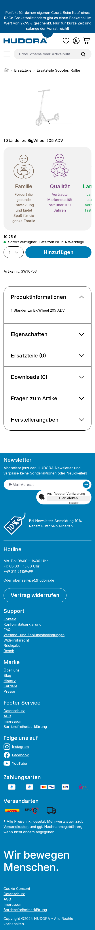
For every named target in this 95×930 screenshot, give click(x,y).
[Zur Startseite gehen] (26, 40)
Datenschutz (14, 711)
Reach (9, 651)
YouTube (19, 763)
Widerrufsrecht (16, 640)
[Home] (6, 71)
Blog (7, 675)
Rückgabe (12, 645)
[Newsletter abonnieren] (86, 484)
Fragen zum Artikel (35, 398)
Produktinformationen (38, 297)
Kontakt (10, 619)
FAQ (7, 629)
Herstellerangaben (35, 420)
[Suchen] (83, 54)
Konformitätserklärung (22, 624)
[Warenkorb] (86, 40)
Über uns (11, 670)
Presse (9, 691)
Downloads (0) (29, 377)
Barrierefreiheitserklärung (25, 726)
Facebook (20, 755)
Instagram (20, 746)
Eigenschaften (29, 334)
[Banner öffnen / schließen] (47, 32)
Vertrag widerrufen (35, 595)
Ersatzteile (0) (28, 355)
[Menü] (7, 54)
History (10, 681)
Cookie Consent (17, 888)
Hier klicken (68, 498)
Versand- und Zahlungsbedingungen (34, 635)
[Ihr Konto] (76, 40)
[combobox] (44, 54)
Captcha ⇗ (79, 503)
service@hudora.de (38, 580)
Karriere (10, 686)
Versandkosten (16, 826)
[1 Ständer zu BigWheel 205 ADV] (47, 106)
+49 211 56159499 (18, 571)
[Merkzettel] (66, 40)
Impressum (13, 721)
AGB (7, 716)
